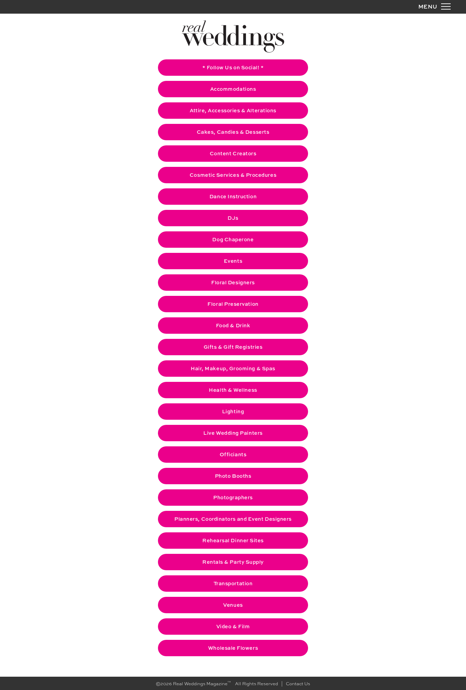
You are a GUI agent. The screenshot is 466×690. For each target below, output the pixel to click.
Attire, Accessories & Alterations (233, 110)
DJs (233, 217)
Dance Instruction (233, 196)
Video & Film (233, 626)
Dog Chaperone (232, 239)
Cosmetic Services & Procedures (233, 174)
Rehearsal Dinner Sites (233, 540)
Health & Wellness (233, 389)
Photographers (233, 497)
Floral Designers (233, 282)
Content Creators (233, 153)
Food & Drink (233, 325)
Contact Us (298, 683)
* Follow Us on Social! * (233, 67)
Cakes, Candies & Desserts (233, 131)
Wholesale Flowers (233, 647)
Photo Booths (233, 475)
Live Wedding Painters (232, 432)
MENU (427, 6)
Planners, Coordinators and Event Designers (233, 518)
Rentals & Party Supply (233, 561)
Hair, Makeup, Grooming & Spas (233, 368)
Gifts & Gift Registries (233, 346)
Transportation (233, 583)
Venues (233, 604)
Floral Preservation (232, 303)
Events (233, 260)
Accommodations (233, 88)
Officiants (233, 454)
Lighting (233, 411)
